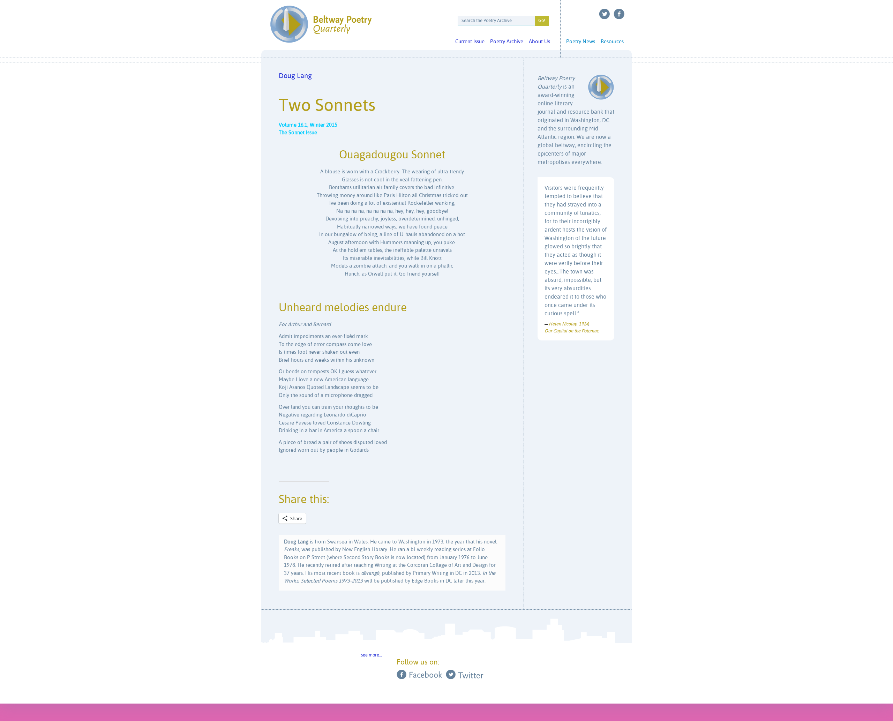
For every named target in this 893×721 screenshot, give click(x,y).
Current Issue (470, 41)
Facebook (619, 14)
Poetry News (580, 41)
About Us (539, 41)
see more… (371, 655)
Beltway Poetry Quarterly (321, 24)
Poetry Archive (506, 41)
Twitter (604, 14)
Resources (612, 41)
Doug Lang (295, 76)
